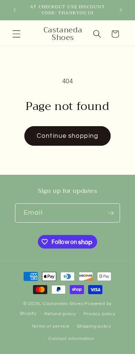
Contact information (71, 338)
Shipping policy (94, 326)
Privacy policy (100, 313)
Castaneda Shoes (63, 303)
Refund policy (60, 313)
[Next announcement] (120, 10)
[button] (17, 34)
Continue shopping (67, 136)
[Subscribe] (111, 213)
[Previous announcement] (14, 10)
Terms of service (50, 326)
